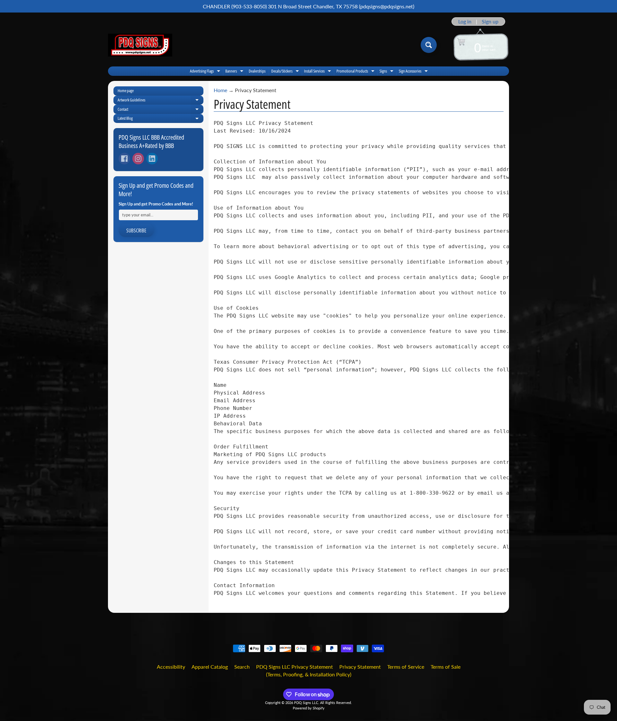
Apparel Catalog (210, 667)
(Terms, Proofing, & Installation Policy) (308, 674)
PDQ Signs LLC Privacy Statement (294, 667)
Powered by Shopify (309, 708)
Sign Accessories (414, 71)
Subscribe (136, 230)
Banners (235, 71)
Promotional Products (356, 71)
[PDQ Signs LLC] (140, 45)
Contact (160, 110)
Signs (387, 71)
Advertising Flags (206, 71)
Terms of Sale (446, 667)
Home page (126, 90)
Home (220, 90)
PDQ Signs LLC (306, 702)
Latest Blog (160, 119)
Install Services (318, 71)
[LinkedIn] (152, 158)
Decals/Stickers (285, 71)
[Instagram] (138, 158)
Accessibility (171, 667)
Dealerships (257, 71)
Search (242, 667)
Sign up (490, 21)
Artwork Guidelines (160, 101)
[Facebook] (124, 158)
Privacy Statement (360, 667)
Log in (464, 21)
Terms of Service (405, 667)
